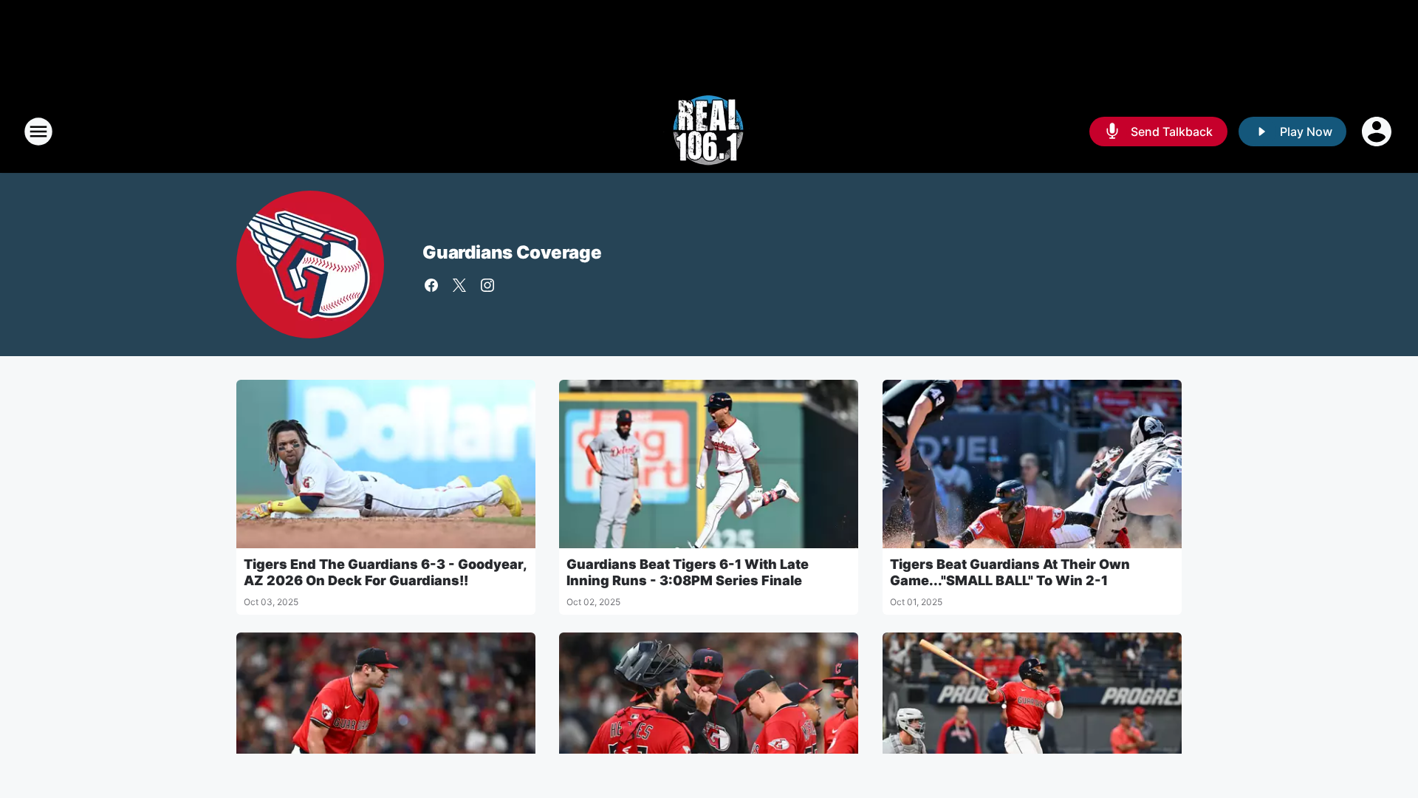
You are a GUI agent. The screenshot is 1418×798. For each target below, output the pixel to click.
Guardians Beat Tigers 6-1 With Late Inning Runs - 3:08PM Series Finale (687, 572)
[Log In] (1378, 131)
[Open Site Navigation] (38, 131)
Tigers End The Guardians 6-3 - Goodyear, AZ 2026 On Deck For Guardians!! (385, 572)
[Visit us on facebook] (431, 285)
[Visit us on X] (459, 285)
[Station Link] (709, 131)
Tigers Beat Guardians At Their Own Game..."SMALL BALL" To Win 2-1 (1010, 572)
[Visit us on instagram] (487, 285)
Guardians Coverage (511, 252)
